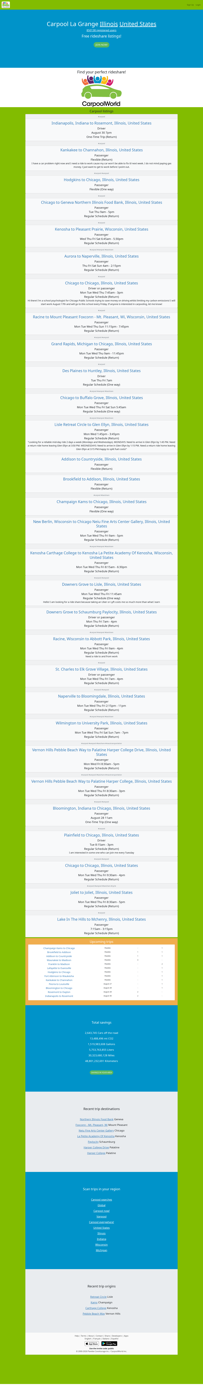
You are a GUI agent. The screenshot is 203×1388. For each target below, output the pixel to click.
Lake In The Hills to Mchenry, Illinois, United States (101, 919)
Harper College (96, 1153)
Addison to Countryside (59, 956)
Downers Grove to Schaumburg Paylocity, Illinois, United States (101, 611)
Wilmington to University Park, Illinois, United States (101, 722)
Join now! (101, 44)
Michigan (101, 1250)
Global (101, 1205)
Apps (126, 1336)
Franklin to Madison (59, 964)
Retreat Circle (98, 1296)
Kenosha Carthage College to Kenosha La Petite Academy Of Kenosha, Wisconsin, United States (101, 555)
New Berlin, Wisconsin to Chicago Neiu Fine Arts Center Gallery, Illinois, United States (101, 524)
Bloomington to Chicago (59, 988)
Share (107, 1336)
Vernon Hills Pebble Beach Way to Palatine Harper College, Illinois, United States (101, 781)
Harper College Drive (96, 1147)
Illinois (109, 24)
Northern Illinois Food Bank (96, 1119)
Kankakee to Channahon (59, 980)
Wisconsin (101, 1244)
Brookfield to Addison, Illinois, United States (101, 479)
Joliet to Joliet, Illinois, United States (101, 892)
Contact (99, 1336)
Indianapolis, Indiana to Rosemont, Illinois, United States (101, 123)
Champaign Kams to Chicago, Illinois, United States (101, 501)
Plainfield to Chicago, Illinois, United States (101, 835)
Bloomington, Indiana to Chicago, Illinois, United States (101, 808)
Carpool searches (101, 1199)
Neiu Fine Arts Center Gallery (96, 1130)
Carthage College (95, 1308)
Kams (94, 1302)
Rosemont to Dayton (59, 992)
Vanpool (102, 1216)
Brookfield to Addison (59, 952)
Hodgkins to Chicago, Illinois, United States (101, 179)
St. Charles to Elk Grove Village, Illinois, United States (101, 669)
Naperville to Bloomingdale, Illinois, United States (101, 696)
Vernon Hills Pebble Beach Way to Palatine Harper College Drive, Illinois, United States (101, 752)
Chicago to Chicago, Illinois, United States (101, 282)
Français (97, 1338)
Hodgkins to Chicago (59, 972)
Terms (83, 1336)
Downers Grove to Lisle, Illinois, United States (101, 584)
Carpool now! (102, 1210)
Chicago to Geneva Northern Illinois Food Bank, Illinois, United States (101, 202)
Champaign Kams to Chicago (59, 948)
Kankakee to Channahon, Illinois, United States (101, 149)
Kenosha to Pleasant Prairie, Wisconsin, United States (101, 229)
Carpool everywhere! (101, 1222)
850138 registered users (101, 30)
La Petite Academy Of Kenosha (96, 1136)
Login (198, 5)
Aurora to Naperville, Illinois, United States (101, 256)
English (88, 1338)
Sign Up (190, 5)
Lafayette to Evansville (59, 968)
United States (137, 24)
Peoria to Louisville (59, 984)
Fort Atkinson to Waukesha (59, 976)
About (91, 1336)
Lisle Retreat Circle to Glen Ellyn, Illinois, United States (101, 424)
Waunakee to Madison (59, 960)
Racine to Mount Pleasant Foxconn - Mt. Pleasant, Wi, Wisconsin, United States (101, 316)
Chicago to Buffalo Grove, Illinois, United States (101, 397)
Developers (117, 1336)
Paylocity (93, 1141)
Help (77, 1336)
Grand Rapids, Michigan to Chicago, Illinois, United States (101, 343)
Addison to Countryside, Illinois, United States (101, 459)
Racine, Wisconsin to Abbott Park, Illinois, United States (101, 638)
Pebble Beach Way (94, 1313)
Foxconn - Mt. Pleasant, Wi (92, 1125)
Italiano (106, 1338)
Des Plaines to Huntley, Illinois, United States (101, 370)
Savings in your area (101, 1072)
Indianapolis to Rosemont (59, 996)
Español (114, 1338)
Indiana (101, 1239)
